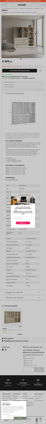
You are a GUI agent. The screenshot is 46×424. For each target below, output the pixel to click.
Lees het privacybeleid (6, 414)
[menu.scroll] (43, 421)
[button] (2, 420)
